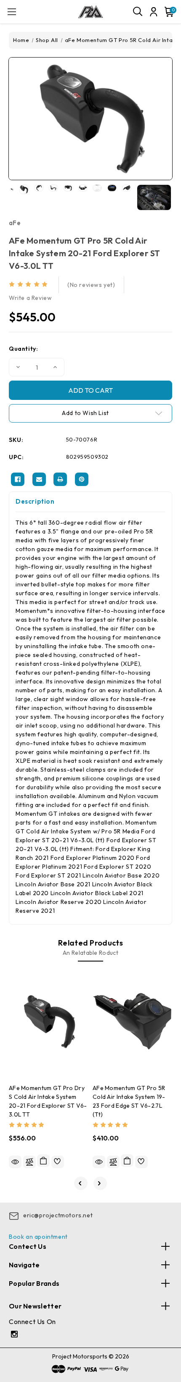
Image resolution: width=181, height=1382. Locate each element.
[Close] (166, 618)
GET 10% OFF (91, 741)
